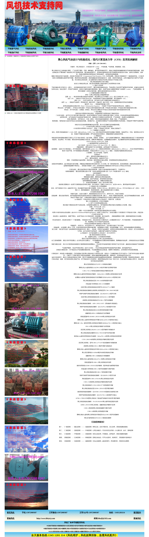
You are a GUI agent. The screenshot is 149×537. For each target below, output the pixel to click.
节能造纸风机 (118, 49)
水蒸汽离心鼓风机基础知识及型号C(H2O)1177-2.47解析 (98, 287)
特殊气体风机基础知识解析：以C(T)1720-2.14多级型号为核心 (98, 395)
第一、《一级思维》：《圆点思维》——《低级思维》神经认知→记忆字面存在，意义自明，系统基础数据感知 (93, 427)
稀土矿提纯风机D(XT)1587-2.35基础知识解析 (98, 264)
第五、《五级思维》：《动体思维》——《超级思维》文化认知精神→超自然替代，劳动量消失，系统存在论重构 (94, 441)
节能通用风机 (118, 53)
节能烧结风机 (135, 49)
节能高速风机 (30, 49)
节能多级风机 (100, 53)
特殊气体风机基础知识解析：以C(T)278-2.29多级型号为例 (98, 307)
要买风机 (10, 513)
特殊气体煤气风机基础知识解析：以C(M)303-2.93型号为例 (98, 375)
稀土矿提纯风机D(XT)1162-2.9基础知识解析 (97, 418)
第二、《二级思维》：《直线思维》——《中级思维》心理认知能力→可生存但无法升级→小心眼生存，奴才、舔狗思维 (96, 430)
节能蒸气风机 (13, 49)
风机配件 (110, 535)
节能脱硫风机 (48, 49)
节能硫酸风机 (83, 53)
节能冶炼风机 (48, 53)
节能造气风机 (83, 49)
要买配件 (137, 513)
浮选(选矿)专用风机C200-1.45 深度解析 (98, 284)
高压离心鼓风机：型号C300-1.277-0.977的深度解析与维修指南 (98, 342)
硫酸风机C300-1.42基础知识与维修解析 (98, 356)
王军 (51, 513)
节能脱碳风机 (30, 53)
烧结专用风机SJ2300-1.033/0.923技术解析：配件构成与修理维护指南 (98, 365)
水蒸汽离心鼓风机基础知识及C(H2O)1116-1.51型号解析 (98, 297)
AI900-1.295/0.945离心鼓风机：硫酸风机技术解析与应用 (98, 405)
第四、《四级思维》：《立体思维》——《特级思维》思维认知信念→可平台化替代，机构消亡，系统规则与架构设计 (95, 437)
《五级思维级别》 (97, 422)
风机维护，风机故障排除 (82, 535)
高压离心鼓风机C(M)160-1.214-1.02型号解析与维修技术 (98, 329)
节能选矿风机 (13, 53)
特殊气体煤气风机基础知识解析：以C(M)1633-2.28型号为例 (97, 293)
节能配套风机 (65, 53)
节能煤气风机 (100, 49)
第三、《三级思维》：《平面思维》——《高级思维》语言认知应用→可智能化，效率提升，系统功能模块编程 (93, 434)
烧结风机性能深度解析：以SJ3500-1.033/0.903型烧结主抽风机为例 (97, 391)
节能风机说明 (135, 53)
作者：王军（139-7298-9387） (98, 63)
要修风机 (10, 518)
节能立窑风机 (65, 49)
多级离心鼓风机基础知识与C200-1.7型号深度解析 (98, 300)
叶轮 (102, 67)
